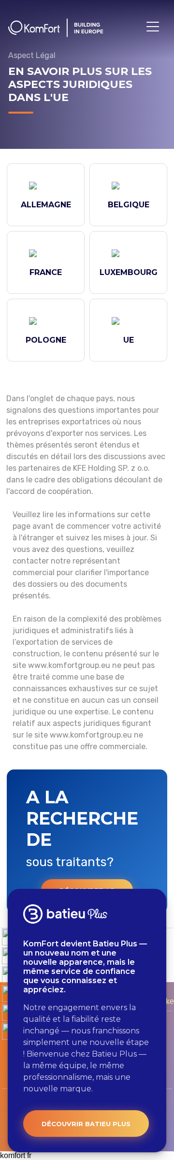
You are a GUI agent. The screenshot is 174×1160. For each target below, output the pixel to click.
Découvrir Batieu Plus (86, 1124)
